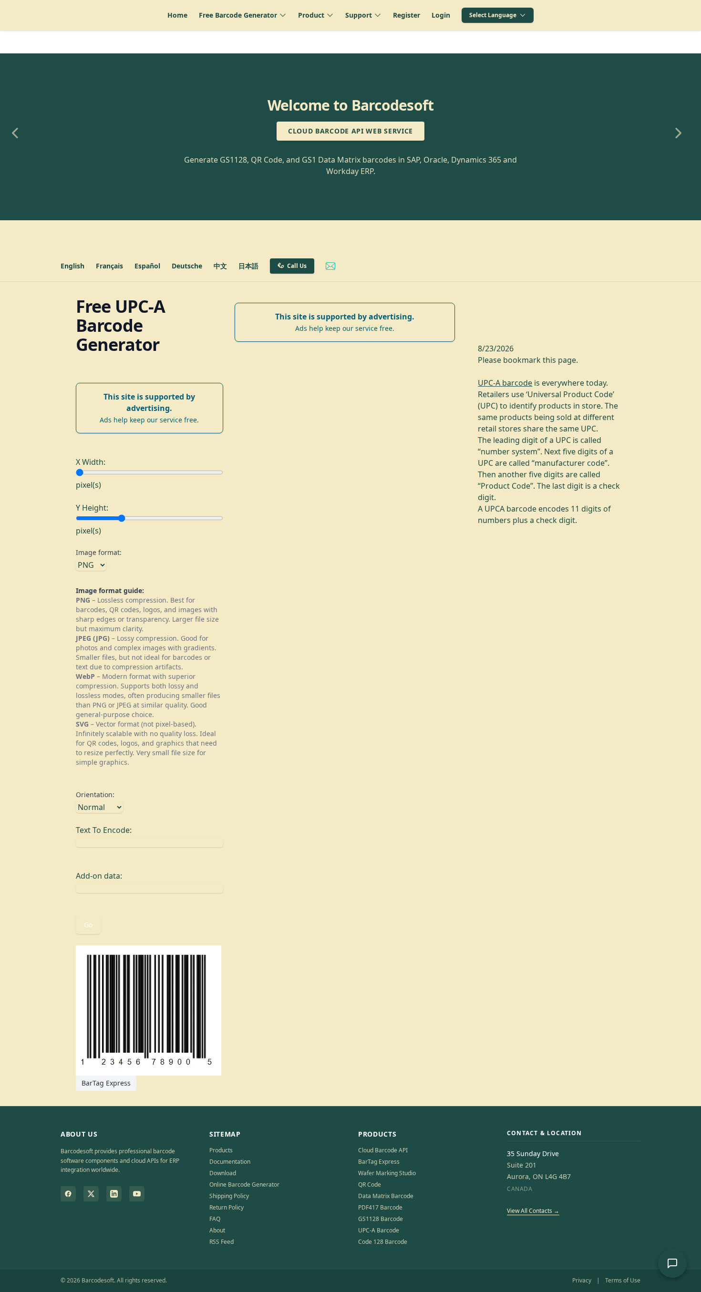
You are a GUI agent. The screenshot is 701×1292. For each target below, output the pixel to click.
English (72, 265)
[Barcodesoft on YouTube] (136, 1193)
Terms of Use (622, 1280)
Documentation (229, 1162)
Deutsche (187, 265)
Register (406, 15)
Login (441, 15)
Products (221, 1150)
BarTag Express (106, 1082)
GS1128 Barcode (380, 1219)
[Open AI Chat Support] (672, 1263)
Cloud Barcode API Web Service (350, 130)
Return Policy (226, 1207)
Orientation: (95, 794)
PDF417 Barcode (380, 1207)
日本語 (248, 265)
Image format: (99, 552)
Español (147, 265)
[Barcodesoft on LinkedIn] (114, 1193)
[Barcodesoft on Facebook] (68, 1193)
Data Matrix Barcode (385, 1196)
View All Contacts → (533, 1211)
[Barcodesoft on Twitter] (91, 1193)
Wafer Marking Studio (387, 1173)
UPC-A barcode (505, 383)
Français (109, 265)
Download (222, 1173)
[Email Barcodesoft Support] (330, 266)
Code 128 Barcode (382, 1242)
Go (88, 924)
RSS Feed (221, 1242)
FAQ (214, 1219)
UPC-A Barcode (378, 1230)
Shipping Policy (229, 1196)
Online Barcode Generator (244, 1184)
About (217, 1230)
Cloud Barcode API (383, 1150)
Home (177, 15)
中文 (220, 265)
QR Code (369, 1184)
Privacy (581, 1280)
